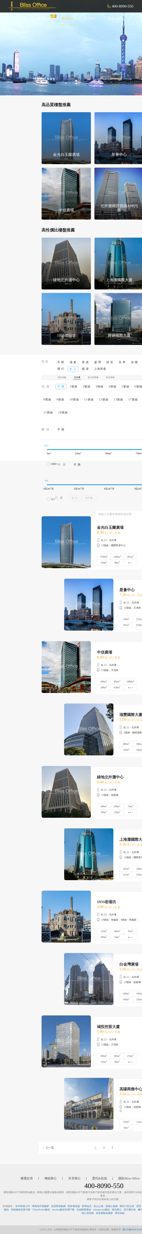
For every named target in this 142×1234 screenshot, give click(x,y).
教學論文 (87, 1206)
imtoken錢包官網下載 (63, 1209)
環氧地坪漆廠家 (40, 1206)
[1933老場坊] (66, 318)
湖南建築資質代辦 (20, 1209)
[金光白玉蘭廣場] (66, 137)
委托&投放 (115, 18)
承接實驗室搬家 (104, 1213)
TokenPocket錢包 (41, 1209)
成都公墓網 (111, 1206)
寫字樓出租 (130, 1209)
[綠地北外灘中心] (66, 263)
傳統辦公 (67, 18)
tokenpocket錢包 (101, 1209)
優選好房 (44, 18)
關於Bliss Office (129, 1178)
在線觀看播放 (84, 1209)
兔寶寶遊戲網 (58, 1206)
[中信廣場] (66, 193)
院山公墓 (98, 1206)
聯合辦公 (117, 1209)
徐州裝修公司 (22, 1206)
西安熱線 (120, 1213)
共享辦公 (91, 18)
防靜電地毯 (74, 1206)
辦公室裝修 (88, 1213)
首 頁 (22, 18)
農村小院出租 (127, 1206)
